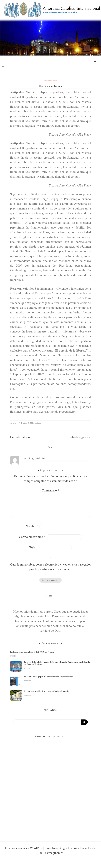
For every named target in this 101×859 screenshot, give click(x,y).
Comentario (50, 490)
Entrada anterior (20, 437)
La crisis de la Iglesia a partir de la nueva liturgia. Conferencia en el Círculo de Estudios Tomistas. (57, 663)
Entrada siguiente (80, 437)
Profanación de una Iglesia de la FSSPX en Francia (32, 651)
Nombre (32, 526)
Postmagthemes (53, 853)
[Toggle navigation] (3, 67)
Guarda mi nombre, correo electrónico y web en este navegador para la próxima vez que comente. (50, 566)
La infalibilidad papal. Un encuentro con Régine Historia (48, 676)
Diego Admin (36, 458)
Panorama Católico (50, 80)
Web (32, 547)
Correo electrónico (32, 537)
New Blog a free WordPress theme (74, 848)
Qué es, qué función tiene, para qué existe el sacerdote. (47, 691)
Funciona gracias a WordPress (24, 848)
